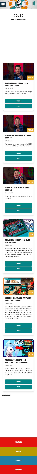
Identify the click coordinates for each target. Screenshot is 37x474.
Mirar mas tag (6, 395)
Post (21, 106)
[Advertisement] (18, 42)
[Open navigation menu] (3, 4)
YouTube (22, 101)
